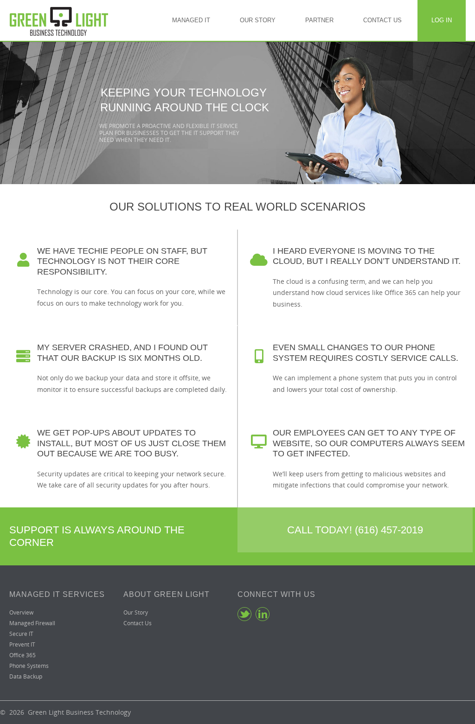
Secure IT (21, 634)
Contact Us (382, 20)
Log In (441, 20)
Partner (319, 20)
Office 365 (22, 655)
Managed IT (191, 20)
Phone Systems (29, 666)
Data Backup (25, 676)
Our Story (258, 20)
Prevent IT (22, 644)
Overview (21, 612)
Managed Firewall (32, 623)
